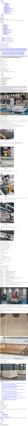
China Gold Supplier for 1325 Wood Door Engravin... (9, 399)
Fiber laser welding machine (7, 11)
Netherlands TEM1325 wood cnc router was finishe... (7, 41)
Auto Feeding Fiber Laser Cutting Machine (7, 32)
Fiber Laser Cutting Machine (7, 10)
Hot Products (1, 417)
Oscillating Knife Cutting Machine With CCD (8, 30)
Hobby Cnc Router (6, 5)
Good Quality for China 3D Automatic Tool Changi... (9, 384)
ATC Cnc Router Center (7, 3)
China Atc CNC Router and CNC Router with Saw (5, 381)
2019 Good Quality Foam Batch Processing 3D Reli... (9, 396)
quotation (1, 423)
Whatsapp (3, 420)
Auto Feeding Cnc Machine (6, 25)
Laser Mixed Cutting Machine (7, 13)
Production (3, 2)
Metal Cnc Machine (6, 6)
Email (2, 419)
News (2, 14)
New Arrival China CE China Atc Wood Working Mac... (9, 393)
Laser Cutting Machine (6, 12)
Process (2, 15)
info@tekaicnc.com (4, 76)
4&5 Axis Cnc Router (5, 27)
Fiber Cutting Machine (5, 9)
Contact (2, 16)
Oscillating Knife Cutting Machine (8, 8)
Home (2, 1)
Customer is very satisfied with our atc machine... (7, 37)
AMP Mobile (7, 417)
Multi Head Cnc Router (6, 7)
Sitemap (4, 417)
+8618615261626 (7, 43)
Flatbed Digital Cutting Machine (5, 414)
